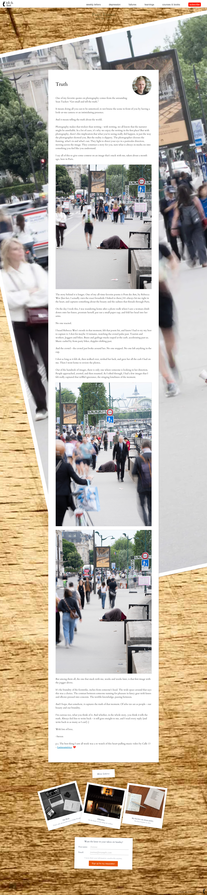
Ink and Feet (187, 892)
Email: (81, 852)
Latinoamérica (64, 747)
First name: (82, 846)
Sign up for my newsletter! (103, 863)
